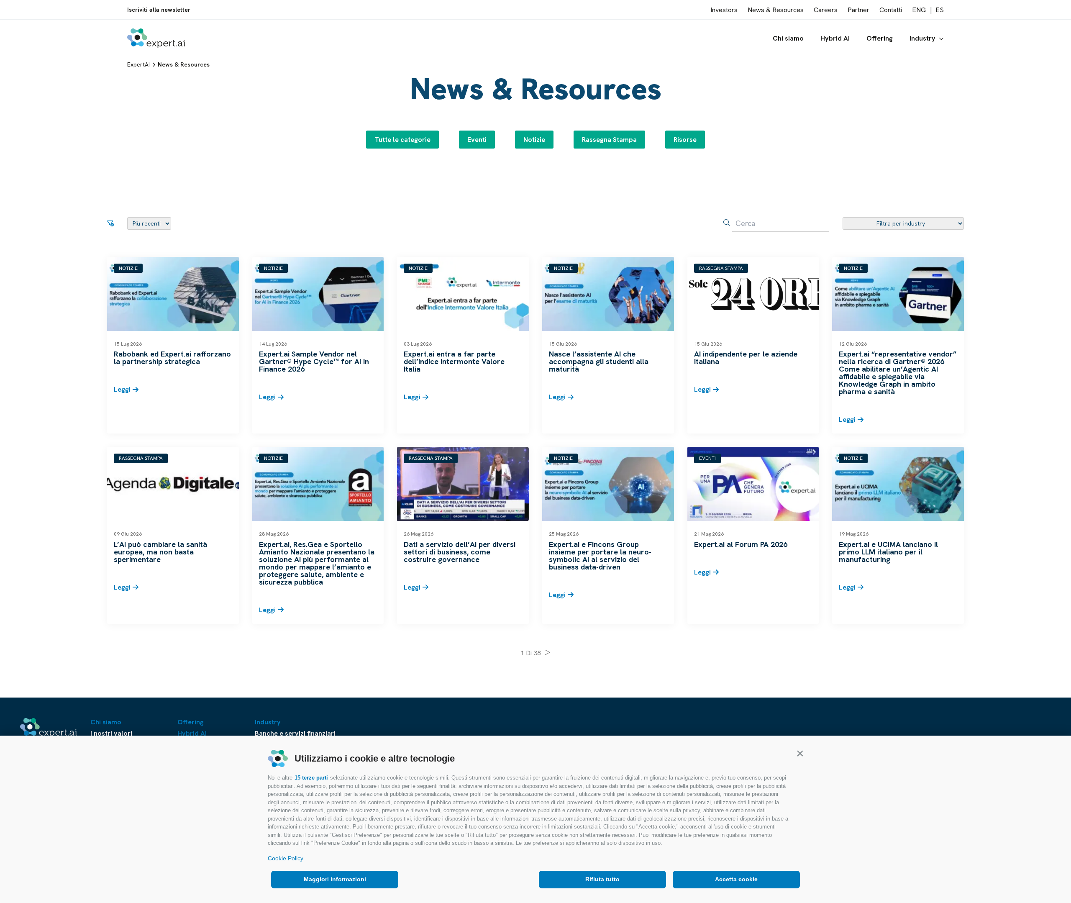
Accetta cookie (736, 879)
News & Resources (776, 9)
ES (939, 10)
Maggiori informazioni (335, 879)
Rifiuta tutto (602, 879)
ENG (919, 10)
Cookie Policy (285, 858)
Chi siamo (788, 38)
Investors (724, 9)
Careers (826, 9)
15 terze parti (311, 778)
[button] (800, 753)
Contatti (890, 9)
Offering (879, 38)
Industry (922, 38)
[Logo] (156, 38)
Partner (858, 9)
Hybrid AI (835, 38)
